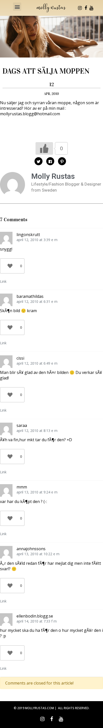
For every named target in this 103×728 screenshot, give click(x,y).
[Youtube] (91, 8)
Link (3, 281)
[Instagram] (80, 8)
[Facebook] (86, 8)
